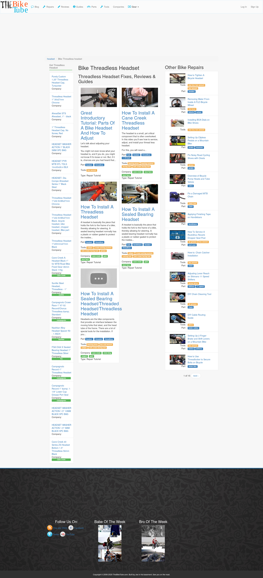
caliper (90, 248)
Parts (93, 6)
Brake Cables (193, 328)
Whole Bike (193, 366)
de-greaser (193, 242)
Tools (106, 6)
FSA (61, 359)
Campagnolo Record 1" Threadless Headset (61, 369)
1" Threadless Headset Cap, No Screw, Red (60, 130)
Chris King (107, 353)
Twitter (56, 534)
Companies (118, 6)
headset (51, 58)
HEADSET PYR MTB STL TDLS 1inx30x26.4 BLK (60, 164)
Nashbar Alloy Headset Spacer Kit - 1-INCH (61, 330)
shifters (192, 286)
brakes (191, 349)
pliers (191, 325)
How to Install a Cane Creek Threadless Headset (138, 120)
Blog (37, 6)
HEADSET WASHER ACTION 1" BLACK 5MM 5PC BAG (61, 147)
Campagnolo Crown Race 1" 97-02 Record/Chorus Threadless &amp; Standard (61, 308)
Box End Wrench (106, 344)
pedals (191, 147)
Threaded (98, 339)
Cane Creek (137, 172)
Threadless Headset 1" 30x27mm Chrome (61, 99)
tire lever (192, 109)
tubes (191, 186)
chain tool (192, 203)
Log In (244, 6)
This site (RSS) (60, 527)
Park (105, 256)
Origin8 (84, 356)
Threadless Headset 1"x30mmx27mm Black (61, 243)
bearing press (133, 163)
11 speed (200, 286)
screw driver (193, 283)
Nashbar (61, 339)
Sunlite (61, 295)
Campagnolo (61, 320)
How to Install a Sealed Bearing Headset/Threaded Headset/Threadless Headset (101, 303)
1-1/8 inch (126, 158)
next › (196, 375)
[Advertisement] (131, 34)
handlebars (137, 244)
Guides (79, 6)
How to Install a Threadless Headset (97, 211)
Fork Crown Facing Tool (141, 166)
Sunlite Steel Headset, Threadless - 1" (59, 286)
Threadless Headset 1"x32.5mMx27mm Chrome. (61, 200)
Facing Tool (127, 166)
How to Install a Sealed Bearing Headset (138, 214)
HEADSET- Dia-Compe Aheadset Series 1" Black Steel (60, 182)
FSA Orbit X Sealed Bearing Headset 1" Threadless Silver (61, 350)
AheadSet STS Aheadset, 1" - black (61, 115)
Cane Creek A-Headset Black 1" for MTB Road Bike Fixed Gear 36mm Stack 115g (61, 263)
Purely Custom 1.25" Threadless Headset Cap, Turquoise (60, 81)
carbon (198, 112)
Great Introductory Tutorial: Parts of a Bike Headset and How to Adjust (98, 125)
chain (191, 206)
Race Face (148, 172)
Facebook (79, 527)
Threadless (99, 165)
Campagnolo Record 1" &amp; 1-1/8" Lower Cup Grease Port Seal (61, 390)
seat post (192, 245)
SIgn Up (255, 6)
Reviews (65, 6)
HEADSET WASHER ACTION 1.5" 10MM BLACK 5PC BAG (61, 411)
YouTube (70, 534)
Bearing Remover (147, 163)
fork (128, 155)
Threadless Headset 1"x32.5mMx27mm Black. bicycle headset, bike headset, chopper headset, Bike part (61, 222)
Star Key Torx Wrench (196, 85)
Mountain (199, 147)
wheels (191, 112)
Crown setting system (103, 248)
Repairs (50, 6)
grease (103, 251)
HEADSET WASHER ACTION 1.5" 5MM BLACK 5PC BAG (61, 427)
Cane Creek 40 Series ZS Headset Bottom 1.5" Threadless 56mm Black (61, 447)
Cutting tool (127, 256)
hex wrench (91, 170)
